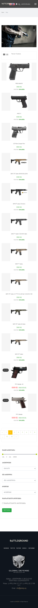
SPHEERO (17, 601)
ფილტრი (6, 510)
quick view (17, 71)
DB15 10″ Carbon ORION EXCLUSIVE (19, 174)
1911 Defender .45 (19, 384)
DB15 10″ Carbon (19, 354)
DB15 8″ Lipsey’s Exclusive (19, 204)
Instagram (31, 548)
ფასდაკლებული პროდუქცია (15, 503)
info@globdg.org (21, 588)
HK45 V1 (19, 113)
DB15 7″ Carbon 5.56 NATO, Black (19, 234)
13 (11, 436)
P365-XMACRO (19, 83)
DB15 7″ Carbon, (19, 264)
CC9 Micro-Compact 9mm (19, 143)
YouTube (18, 548)
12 (7, 436)
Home (3, 12)
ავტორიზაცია (25, 4)
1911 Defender (19, 414)
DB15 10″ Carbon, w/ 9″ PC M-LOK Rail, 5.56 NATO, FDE (19, 294)
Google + (24, 548)
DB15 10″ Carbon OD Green (19, 324)
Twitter (12, 548)
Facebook (6, 548)
